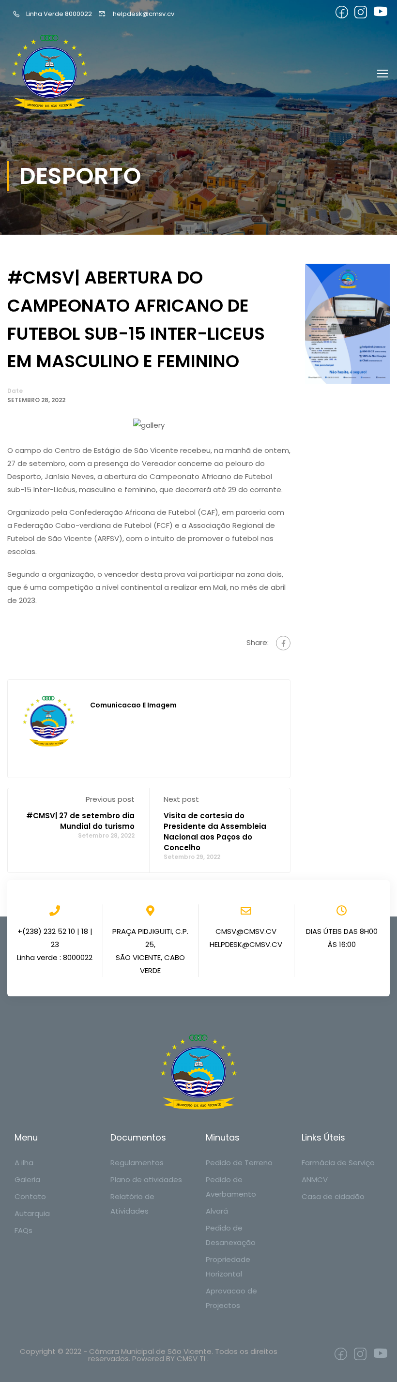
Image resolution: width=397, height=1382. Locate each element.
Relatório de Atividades (132, 1203)
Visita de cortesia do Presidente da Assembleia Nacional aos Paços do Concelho (215, 832)
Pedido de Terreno (239, 1162)
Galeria (27, 1179)
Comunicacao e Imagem (133, 705)
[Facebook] (283, 643)
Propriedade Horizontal (228, 1266)
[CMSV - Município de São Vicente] (50, 72)
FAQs (23, 1230)
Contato (30, 1196)
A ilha (24, 1162)
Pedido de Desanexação (231, 1235)
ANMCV (315, 1179)
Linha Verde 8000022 (59, 13)
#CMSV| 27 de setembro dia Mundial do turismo (80, 821)
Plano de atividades (146, 1179)
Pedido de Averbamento (231, 1186)
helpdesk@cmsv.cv (143, 13)
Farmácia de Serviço (338, 1162)
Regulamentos (137, 1162)
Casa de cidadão (333, 1196)
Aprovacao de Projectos (231, 1298)
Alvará (217, 1211)
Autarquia (32, 1213)
